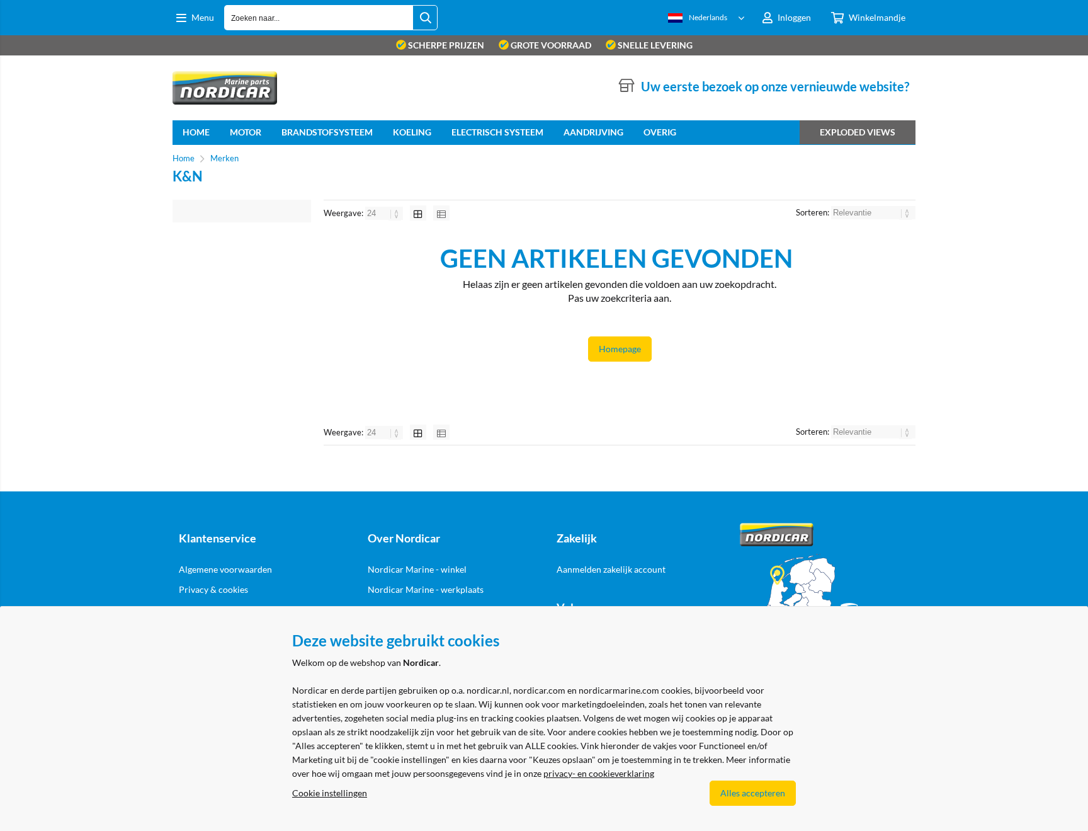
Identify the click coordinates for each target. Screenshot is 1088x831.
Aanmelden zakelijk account (611, 569)
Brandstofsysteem (327, 132)
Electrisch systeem (497, 132)
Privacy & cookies (213, 589)
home (196, 132)
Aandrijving (593, 132)
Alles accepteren (752, 793)
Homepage (620, 348)
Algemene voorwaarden (225, 569)
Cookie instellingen (329, 793)
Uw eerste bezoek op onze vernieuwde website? (775, 86)
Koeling (412, 132)
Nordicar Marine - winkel (417, 569)
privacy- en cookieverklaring (598, 773)
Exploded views (857, 132)
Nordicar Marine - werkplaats (426, 589)
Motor (245, 132)
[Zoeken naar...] (425, 17)
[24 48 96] (385, 213)
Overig (659, 132)
